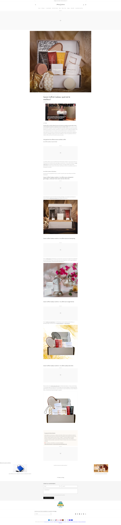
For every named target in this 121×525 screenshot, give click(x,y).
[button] (36, 5)
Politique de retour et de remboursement (72, 521)
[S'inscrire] (50, 514)
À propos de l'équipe (47, 521)
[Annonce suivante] (86, 1)
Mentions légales (64, 521)
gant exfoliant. (67, 323)
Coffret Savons (48, 258)
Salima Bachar (46, 102)
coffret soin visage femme (50, 321)
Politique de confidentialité (82, 521)
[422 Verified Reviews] (60, 508)
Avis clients (51, 521)
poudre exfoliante (60, 323)
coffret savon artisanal (53, 198)
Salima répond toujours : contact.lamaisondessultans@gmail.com (55, 444)
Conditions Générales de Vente (57, 521)
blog (55, 511)
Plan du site (60, 522)
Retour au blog (61, 477)
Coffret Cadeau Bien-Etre (55, 385)
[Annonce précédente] (35, 1)
